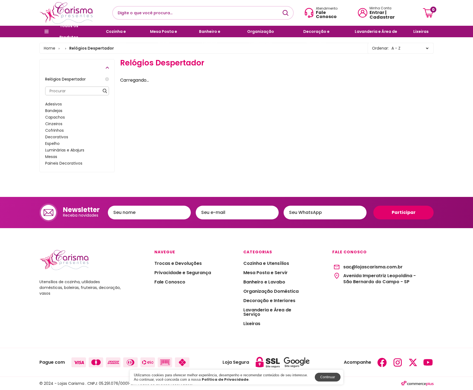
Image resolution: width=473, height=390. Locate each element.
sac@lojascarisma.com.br (373, 267)
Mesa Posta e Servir (163, 33)
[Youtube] (428, 362)
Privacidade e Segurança (182, 273)
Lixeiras (421, 31)
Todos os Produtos (68, 31)
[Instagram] (397, 362)
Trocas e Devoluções (178, 263)
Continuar (327, 377)
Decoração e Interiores (316, 33)
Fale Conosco (169, 282)
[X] (412, 362)
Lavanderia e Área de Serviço (376, 33)
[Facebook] (382, 362)
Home (49, 48)
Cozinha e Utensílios (116, 33)
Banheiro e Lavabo (209, 33)
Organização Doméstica (260, 33)
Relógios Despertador (65, 79)
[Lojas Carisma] (66, 13)
